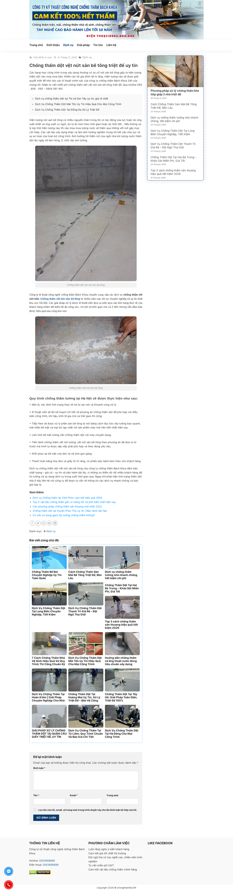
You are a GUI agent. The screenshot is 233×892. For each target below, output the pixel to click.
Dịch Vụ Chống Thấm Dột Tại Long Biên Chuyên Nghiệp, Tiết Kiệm (172, 132)
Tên (36, 795)
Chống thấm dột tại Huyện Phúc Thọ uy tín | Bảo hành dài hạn (70, 510)
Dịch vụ (68, 45)
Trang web (112, 795)
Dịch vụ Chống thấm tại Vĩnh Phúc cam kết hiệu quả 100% (67, 497)
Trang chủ (36, 45)
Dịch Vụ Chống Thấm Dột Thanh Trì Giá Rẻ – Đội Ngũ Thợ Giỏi (173, 145)
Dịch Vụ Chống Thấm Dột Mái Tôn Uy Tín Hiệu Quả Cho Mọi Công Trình (78, 104)
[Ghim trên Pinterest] (49, 523)
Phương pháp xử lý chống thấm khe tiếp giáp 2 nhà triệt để (175, 92)
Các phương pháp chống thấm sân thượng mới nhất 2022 (67, 506)
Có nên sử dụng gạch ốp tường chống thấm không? (64, 515)
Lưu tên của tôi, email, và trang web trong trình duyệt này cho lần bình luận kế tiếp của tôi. (87, 810)
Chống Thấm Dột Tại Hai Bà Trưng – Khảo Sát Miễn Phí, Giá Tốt (173, 159)
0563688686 (47, 860)
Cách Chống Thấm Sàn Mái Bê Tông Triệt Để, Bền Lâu (174, 106)
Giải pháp (83, 45)
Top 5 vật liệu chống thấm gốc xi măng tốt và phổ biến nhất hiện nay (74, 502)
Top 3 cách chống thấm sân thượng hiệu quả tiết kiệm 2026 (173, 172)
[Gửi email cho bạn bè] (43, 523)
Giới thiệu (53, 45)
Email (74, 795)
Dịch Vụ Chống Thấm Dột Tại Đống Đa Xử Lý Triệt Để (67, 109)
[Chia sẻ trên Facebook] (32, 523)
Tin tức (98, 45)
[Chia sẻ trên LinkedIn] (55, 523)
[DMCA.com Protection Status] (40, 872)
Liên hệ (111, 45)
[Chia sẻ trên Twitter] (38, 523)
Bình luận (39, 768)
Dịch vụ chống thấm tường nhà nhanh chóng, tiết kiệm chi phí (174, 119)
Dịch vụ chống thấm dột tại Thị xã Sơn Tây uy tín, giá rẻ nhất (71, 98)
